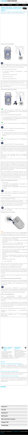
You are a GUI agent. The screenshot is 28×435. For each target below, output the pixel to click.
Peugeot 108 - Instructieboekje (13, 11)
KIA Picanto (4, 416)
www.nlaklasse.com (16, 431)
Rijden (21, 11)
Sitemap (2, 432)
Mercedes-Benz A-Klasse (8, 419)
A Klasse (9, 1)
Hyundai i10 (4, 413)
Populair (10, 4)
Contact (24, 4)
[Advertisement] (14, 28)
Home (3, 4)
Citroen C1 (4, 406)
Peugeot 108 (3, 11)
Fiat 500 (3, 409)
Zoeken (17, 4)
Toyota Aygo (4, 425)
